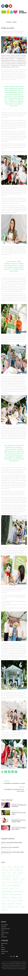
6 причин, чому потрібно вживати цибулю (11, 842)
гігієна (14, 873)
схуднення (11, 903)
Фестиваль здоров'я (18, 31)
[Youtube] (10, 6)
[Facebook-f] (11, 956)
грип (9, 873)
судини (4, 903)
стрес (14, 900)
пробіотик (5, 894)
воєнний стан (18, 869)
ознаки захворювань (13, 885)
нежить (4, 885)
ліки (20, 882)
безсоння (16, 866)
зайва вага (15, 879)
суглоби (20, 900)
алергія (4, 866)
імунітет (17, 906)
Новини (4, 31)
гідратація (21, 873)
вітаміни (4, 873)
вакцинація (5, 869)
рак (20, 897)
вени (11, 869)
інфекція (4, 909)
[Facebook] (3, 6)
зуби (3, 882)
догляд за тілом (6, 876)
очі (17, 888)
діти (13, 876)
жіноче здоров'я (6, 879)
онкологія (4, 888)
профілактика (5, 897)
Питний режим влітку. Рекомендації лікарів (12, 852)
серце (8, 900)
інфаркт (23, 906)
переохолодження (7, 891)
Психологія (10, 31)
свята (3, 900)
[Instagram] (6, 6)
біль (22, 866)
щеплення (10, 906)
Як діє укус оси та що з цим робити (10, 847)
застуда (23, 879)
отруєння (12, 888)
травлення (18, 903)
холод (3, 906)
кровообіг (14, 882)
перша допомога (19, 891)
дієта (18, 876)
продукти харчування (15, 894)
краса (8, 882)
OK (24, 972)
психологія (14, 897)
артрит (10, 866)
